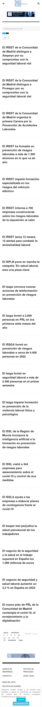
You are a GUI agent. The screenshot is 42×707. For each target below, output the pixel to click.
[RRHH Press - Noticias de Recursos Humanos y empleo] (21, 3)
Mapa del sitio (9, 682)
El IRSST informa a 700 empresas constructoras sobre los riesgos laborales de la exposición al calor (20, 214)
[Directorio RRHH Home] (21, 14)
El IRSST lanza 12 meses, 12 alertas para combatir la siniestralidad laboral (19, 241)
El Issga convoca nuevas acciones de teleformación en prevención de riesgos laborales (19, 293)
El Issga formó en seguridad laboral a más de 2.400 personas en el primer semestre (20, 379)
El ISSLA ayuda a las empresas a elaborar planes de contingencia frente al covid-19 (20, 503)
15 (4, 640)
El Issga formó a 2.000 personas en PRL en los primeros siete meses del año (19, 321)
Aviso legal (28, 676)
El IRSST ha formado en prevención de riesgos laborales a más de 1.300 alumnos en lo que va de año (18, 154)
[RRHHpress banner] (21, 656)
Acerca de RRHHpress (7, 670)
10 (19, 635)
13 (13, 638)
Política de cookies (11, 686)
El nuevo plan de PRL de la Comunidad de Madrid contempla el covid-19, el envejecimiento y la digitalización (20, 612)
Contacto (7, 676)
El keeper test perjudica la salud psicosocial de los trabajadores (19, 530)
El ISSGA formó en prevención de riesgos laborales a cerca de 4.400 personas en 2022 (19, 350)
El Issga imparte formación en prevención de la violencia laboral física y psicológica (20, 408)
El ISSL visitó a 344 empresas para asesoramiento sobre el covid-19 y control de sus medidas (19, 472)
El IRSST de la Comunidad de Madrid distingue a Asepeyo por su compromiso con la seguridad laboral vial (20, 55)
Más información (21, 704)
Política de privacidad (28, 670)
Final (21, 640)
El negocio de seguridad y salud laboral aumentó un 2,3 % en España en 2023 (19, 584)
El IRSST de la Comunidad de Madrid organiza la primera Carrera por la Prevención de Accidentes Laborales (20, 121)
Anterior (15, 633)
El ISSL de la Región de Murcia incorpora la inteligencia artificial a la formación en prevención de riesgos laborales (19, 439)
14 (18, 638)
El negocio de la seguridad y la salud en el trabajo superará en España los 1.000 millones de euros (20, 557)
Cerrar (21, 700)
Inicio (6, 633)
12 (9, 638)
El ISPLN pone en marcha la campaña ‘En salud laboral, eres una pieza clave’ (21, 266)
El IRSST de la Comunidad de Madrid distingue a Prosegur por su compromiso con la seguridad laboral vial (20, 88)
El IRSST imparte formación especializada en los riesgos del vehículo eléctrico (20, 185)
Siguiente (12, 640)
